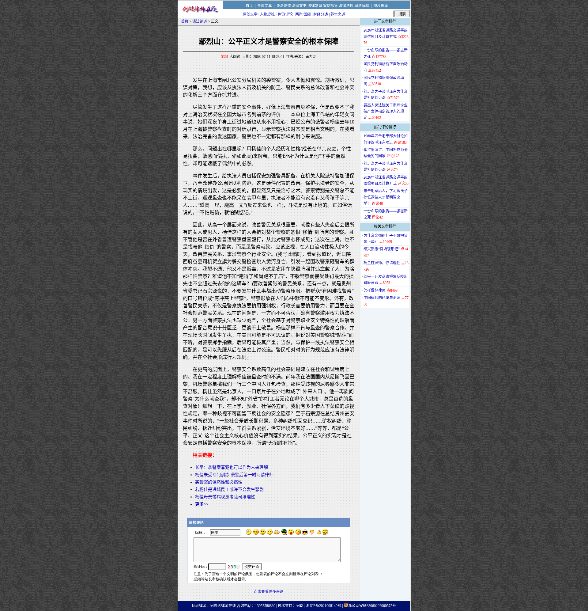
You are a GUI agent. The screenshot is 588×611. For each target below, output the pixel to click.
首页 (249, 6)
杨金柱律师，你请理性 (382, 263)
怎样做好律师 (375, 290)
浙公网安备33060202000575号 (372, 606)
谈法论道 (283, 6)
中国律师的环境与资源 (382, 298)
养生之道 (337, 14)
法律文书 (299, 6)
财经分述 (320, 14)
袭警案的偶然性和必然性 (218, 482)
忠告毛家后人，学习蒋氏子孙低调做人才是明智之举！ (386, 197)
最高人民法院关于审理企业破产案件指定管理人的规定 (386, 111)
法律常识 (314, 6)
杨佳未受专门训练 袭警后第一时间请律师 (234, 474)
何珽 (299, 606)
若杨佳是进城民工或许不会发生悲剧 (229, 489)
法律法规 (346, 6)
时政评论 (285, 14)
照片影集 (380, 6)
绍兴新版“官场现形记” (382, 249)
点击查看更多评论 (268, 592)
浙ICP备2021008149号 (323, 606)
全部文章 (264, 6)
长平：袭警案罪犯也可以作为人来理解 (231, 467)
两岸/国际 (303, 14)
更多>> (202, 504)
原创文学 (250, 14)
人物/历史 (268, 14)
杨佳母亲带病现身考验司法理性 (225, 497)
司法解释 (361, 6)
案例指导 (330, 6)
